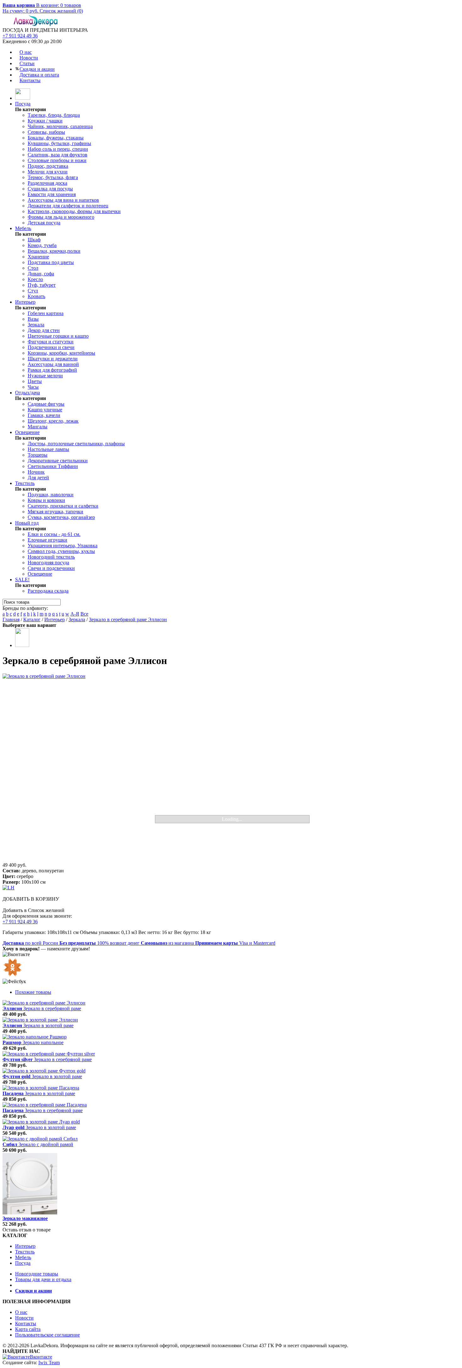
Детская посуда (44, 222)
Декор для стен (44, 330)
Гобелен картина (45, 313)
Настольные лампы (48, 449)
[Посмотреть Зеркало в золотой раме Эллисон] (40, 1019)
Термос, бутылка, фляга (53, 177)
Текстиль (25, 483)
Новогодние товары (36, 1273)
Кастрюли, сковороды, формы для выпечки (74, 211)
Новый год (27, 523)
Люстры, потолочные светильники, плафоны (76, 443)
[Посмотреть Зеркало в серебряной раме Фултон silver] (49, 1053)
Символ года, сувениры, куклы (61, 551)
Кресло (35, 279)
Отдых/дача (27, 392)
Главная (11, 619)
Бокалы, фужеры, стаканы (56, 137)
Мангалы (37, 426)
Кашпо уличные (45, 409)
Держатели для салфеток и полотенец (68, 205)
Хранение (38, 256)
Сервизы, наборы (46, 132)
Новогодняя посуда (48, 562)
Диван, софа (41, 273)
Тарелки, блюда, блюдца (54, 115)
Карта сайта (28, 1329)
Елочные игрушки (47, 540)
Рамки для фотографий (52, 370)
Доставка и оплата (39, 74)
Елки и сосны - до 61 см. (54, 534)
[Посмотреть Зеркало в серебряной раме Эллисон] (44, 1002)
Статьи (27, 63)
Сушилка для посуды (50, 188)
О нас (25, 52)
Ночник (36, 472)
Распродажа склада (48, 591)
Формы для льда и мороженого (61, 217)
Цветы (35, 381)
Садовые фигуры (46, 404)
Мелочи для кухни (48, 171)
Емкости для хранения (52, 194)
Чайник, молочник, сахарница (60, 126)
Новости (28, 57)
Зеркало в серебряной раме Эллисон (128, 619)
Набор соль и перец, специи (58, 149)
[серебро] (22, 645)
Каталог (32, 619)
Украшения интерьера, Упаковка (62, 545)
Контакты (30, 80)
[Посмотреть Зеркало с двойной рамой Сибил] (40, 1138)
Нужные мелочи (45, 375)
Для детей (38, 477)
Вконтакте (41, 1357)
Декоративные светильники (58, 460)
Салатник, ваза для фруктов (57, 154)
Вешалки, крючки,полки (54, 251)
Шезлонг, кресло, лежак (53, 421)
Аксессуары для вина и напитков (63, 200)
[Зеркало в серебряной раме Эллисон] (231, 767)
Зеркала (36, 324)
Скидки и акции (37, 69)
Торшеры (37, 455)
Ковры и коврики (46, 500)
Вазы (33, 319)
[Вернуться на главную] (22, 98)
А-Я (74, 613)
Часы (33, 387)
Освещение (27, 432)
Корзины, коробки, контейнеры (61, 353)
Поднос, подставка (48, 166)
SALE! (22, 579)
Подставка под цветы (51, 262)
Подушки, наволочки (51, 494)
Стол (33, 268)
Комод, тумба (42, 245)
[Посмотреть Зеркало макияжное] (30, 1212)
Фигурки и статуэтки (51, 341)
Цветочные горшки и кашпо (58, 336)
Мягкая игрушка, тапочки (55, 511)
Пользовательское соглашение (47, 1334)
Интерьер (25, 302)
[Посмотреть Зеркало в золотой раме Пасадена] (41, 1087)
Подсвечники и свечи (51, 347)
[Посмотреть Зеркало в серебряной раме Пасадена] (45, 1104)
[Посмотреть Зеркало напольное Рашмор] (35, 1036)
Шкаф (34, 239)
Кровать (36, 296)
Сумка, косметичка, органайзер (61, 517)
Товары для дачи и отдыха (43, 1279)
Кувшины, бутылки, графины (59, 143)
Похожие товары (33, 992)
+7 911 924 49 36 (20, 35)
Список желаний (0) (61, 11)
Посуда (22, 103)
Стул (33, 290)
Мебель (23, 228)
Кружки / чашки (45, 120)
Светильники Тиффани (53, 466)
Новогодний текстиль (51, 557)
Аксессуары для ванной (53, 364)
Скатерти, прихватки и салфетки (63, 506)
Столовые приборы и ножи (57, 160)
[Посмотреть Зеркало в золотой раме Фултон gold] (44, 1070)
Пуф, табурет (42, 285)
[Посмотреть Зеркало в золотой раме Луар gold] (41, 1121)
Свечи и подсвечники (51, 568)
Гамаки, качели (44, 415)
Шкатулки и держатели (53, 358)
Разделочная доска (47, 183)
